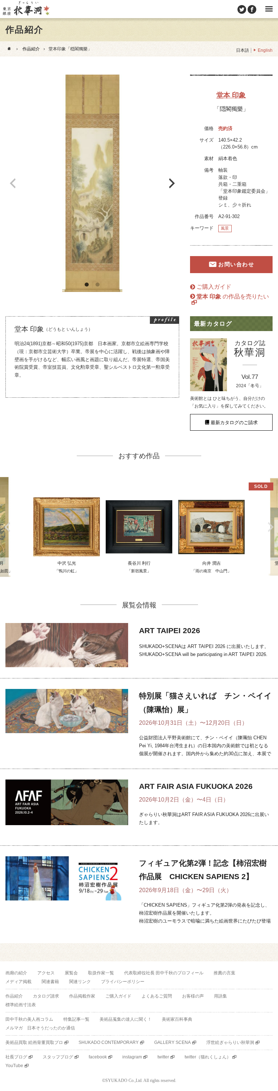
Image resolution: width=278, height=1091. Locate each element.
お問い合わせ (236, 265)
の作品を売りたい (233, 296)
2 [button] (97, 284)
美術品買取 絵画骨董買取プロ (34, 1042)
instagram (132, 1056)
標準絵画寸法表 (20, 1004)
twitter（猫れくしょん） (208, 1056)
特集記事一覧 (76, 1019)
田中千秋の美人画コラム (29, 1019)
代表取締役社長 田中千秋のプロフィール (163, 972)
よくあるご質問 (157, 996)
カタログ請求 (46, 996)
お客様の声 (193, 996)
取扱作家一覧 (101, 972)
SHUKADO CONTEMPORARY (109, 1042)
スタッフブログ (58, 1056)
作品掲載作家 (82, 996)
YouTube (14, 1065)
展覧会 (71, 972)
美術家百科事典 (177, 1019)
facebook (98, 1056)
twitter (163, 1056)
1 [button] (86, 284)
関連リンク (80, 981)
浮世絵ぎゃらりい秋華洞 (230, 1042)
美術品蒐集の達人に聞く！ (126, 1019)
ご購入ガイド (214, 287)
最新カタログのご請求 (234, 422)
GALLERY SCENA (172, 1042)
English (265, 50)
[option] (92, 183)
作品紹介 (31, 48)
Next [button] (172, 183)
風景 (225, 228)
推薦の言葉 (224, 972)
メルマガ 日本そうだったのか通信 (40, 1028)
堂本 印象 (231, 95)
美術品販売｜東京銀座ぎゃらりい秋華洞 (25, 9)
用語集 (220, 996)
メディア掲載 (18, 981)
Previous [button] (12, 183)
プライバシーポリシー (122, 981)
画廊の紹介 (16, 972)
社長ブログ (16, 1056)
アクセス (46, 972)
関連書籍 (50, 981)
